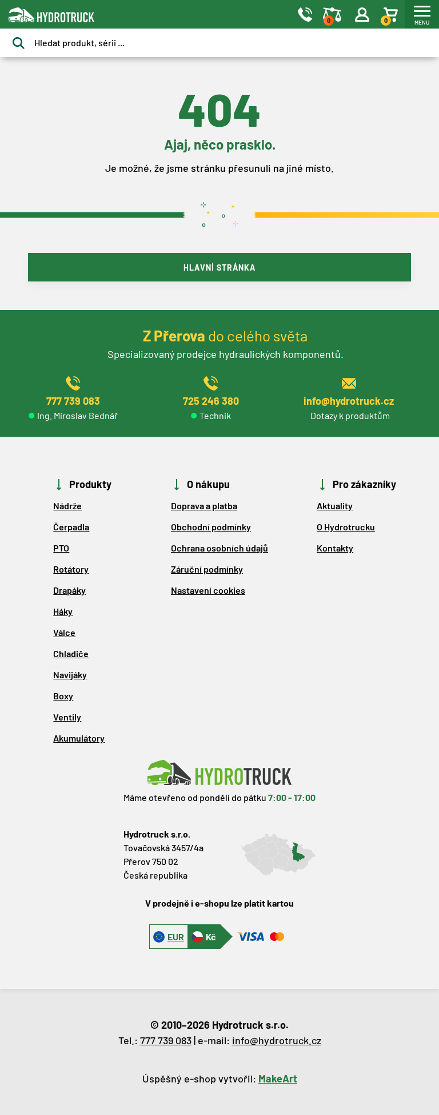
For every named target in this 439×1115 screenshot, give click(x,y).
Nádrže (67, 505)
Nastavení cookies (208, 590)
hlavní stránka (219, 267)
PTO (61, 547)
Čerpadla (71, 526)
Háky (63, 611)
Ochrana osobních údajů (219, 547)
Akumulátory (79, 737)
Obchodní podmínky (211, 526)
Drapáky (69, 590)
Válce (64, 632)
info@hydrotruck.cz (276, 1040)
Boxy (63, 695)
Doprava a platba (204, 505)
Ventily (67, 716)
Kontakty (335, 547)
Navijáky (70, 674)
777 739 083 (165, 1040)
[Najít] (18, 43)
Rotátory (71, 568)
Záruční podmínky (207, 568)
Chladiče (71, 653)
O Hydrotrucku (346, 526)
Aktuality (335, 505)
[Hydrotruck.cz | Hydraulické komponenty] (139, 14)
